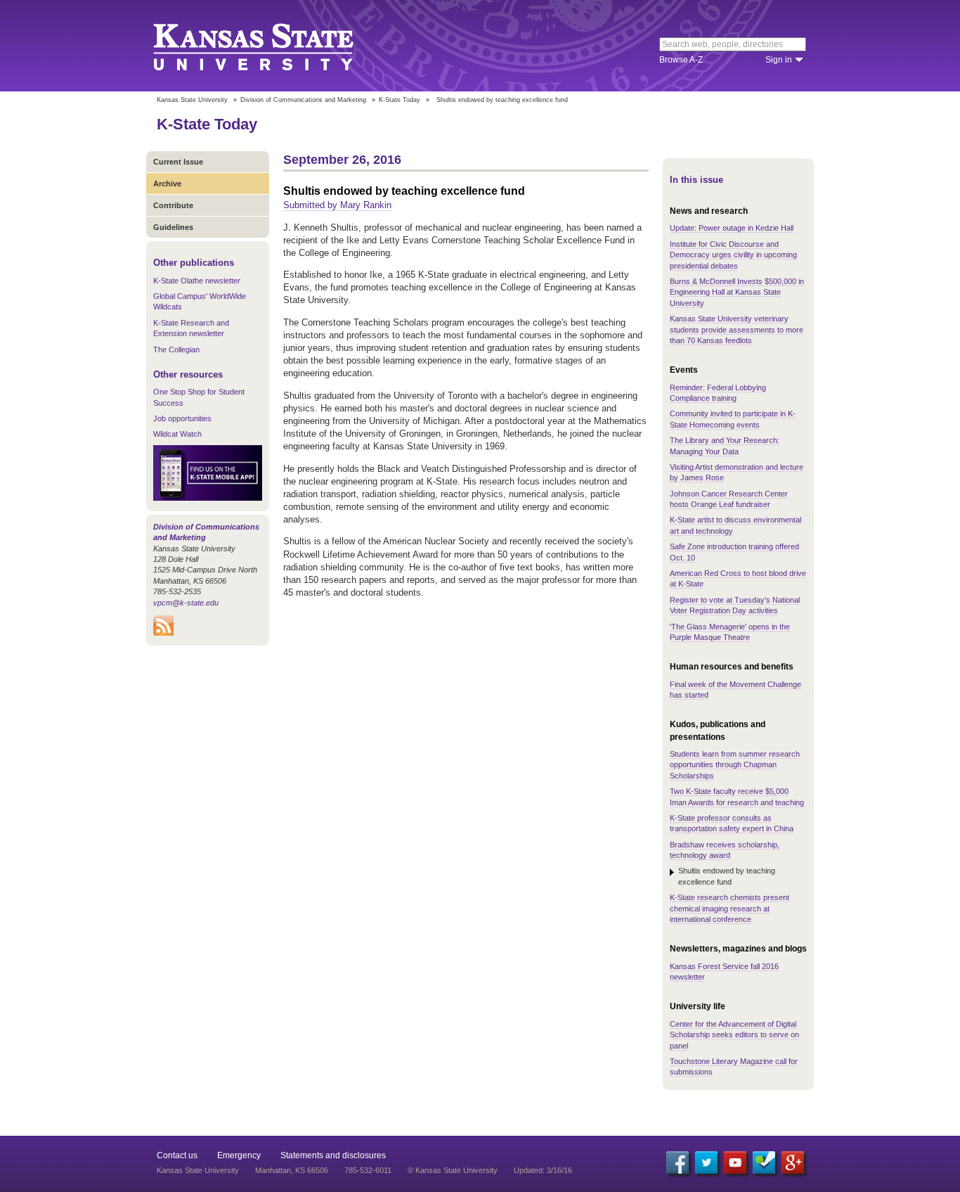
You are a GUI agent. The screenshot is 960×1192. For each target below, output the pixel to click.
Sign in (778, 60)
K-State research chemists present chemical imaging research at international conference (729, 908)
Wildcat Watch (177, 434)
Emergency (239, 1155)
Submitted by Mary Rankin (337, 205)
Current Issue (178, 162)
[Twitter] (706, 1162)
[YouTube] (735, 1162)
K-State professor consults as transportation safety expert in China (731, 823)
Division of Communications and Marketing (303, 99)
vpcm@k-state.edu (186, 602)
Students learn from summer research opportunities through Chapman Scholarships (735, 765)
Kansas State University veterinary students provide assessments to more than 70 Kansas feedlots (736, 329)
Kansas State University (271, 45)
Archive (167, 183)
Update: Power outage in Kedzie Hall (731, 228)
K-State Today (399, 99)
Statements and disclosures (333, 1155)
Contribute (173, 205)
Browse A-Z (681, 60)
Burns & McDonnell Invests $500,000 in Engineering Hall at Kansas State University (737, 292)
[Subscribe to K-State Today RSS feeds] (163, 633)
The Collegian (176, 349)
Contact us (177, 1155)
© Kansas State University (453, 1170)
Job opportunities (182, 418)
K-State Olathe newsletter (196, 280)
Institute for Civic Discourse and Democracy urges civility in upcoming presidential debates (733, 255)
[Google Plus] (792, 1162)
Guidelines (173, 227)
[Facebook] (677, 1162)
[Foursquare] (764, 1162)
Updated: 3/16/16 (543, 1170)
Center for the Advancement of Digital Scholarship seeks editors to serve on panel (734, 1035)
